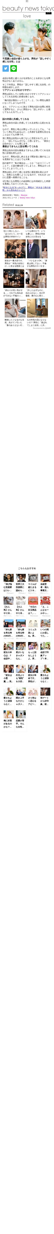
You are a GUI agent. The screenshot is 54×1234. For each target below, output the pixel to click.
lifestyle (24, 195)
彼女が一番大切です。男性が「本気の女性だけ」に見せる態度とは (14, 263)
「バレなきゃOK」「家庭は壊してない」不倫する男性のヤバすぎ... (37, 263)
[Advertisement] (27, 445)
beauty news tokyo (27, 198)
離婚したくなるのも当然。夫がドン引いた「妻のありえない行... (14, 322)
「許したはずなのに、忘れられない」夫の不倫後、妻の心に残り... (35, 293)
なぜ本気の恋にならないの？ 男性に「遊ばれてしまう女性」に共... (37, 322)
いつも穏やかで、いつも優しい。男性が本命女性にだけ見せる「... (35, 234)
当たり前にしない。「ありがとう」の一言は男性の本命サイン (13, 234)
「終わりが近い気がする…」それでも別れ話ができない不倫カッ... (13, 293)
